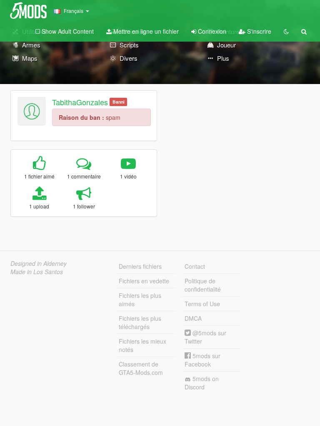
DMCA (193, 318)
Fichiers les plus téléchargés (140, 322)
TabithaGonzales (80, 102)
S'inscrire (258, 31)
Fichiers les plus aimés (140, 299)
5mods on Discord (202, 382)
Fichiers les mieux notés (142, 345)
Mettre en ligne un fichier (145, 31)
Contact (195, 266)
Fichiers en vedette (144, 281)
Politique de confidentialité (203, 285)
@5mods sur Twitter (205, 337)
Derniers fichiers (140, 266)
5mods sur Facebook (202, 360)
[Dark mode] (286, 31)
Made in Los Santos (36, 271)
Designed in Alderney (38, 263)
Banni (118, 102)
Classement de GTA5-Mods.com (141, 368)
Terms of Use (202, 304)
